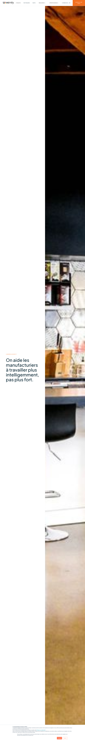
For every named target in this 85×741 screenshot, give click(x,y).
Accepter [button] (59, 738)
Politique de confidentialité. (41, 730)
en (69, 2)
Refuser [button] (65, 738)
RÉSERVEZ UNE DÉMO (78, 3)
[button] (18, 3)
